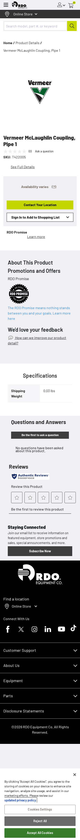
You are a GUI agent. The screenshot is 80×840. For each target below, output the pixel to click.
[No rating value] (16, 151)
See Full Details (23, 167)
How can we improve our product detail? (37, 340)
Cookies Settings (40, 809)
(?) (54, 186)
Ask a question (44, 151)
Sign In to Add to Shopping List (35, 217)
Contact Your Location (40, 205)
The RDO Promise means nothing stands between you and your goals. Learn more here (39, 313)
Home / (9, 43)
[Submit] (72, 26)
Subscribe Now (40, 551)
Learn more (36, 236)
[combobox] (40, 26)
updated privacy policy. (20, 800)
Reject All (40, 821)
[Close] (75, 775)
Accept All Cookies (40, 833)
